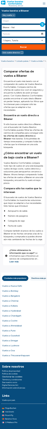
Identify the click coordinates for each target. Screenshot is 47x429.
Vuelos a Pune (9, 330)
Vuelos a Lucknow (10, 345)
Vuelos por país (8, 400)
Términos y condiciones (12, 380)
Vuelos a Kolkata (10, 306)
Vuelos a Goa (8, 350)
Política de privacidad (11, 371)
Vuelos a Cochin (9, 320)
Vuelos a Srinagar (10, 340)
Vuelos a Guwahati (11, 335)
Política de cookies (10, 374)
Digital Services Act (10, 385)
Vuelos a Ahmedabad (12, 325)
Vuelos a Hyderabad (11, 311)
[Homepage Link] (12, 3)
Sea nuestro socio (9, 382)
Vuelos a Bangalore (11, 296)
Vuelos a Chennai (10, 301)
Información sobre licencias (13, 388)
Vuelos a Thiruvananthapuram (16, 355)
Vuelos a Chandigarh (11, 315)
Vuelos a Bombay (10, 291)
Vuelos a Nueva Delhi (12, 286)
